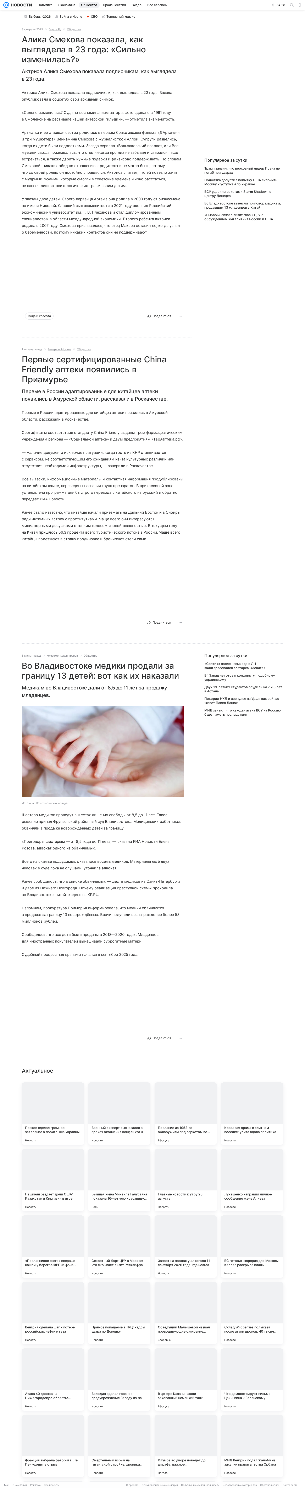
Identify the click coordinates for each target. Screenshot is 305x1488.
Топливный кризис (120, 16)
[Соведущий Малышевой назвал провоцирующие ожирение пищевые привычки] (186, 1313)
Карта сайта (290, 1485)
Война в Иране (71, 16)
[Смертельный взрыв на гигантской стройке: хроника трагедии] (119, 1446)
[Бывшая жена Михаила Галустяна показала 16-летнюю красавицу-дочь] (119, 1180)
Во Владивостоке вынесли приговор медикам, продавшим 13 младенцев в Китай (242, 205)
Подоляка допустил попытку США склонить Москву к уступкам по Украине (240, 182)
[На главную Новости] (20, 5)
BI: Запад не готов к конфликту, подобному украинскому (239, 677)
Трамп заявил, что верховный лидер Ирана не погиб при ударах (242, 170)
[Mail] (6, 5)
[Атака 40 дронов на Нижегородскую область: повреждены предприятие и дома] (53, 1379)
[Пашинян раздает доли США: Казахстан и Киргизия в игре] (53, 1180)
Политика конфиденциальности (200, 1485)
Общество (74, 29)
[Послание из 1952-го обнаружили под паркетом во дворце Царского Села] (186, 1113)
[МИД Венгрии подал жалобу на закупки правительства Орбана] (252, 1446)
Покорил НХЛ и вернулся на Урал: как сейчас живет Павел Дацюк (241, 701)
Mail (6, 1485)
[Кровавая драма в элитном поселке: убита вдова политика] (252, 1113)
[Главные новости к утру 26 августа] (186, 1180)
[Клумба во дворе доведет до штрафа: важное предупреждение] (186, 1446)
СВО (94, 16)
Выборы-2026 (40, 16)
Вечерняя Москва (59, 349)
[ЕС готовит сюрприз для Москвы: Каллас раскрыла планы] (252, 1246)
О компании (19, 1485)
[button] (103, 752)
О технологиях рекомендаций (160, 1485)
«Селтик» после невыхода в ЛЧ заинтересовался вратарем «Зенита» (234, 666)
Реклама (35, 1485)
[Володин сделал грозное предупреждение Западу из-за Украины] (119, 1379)
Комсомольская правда (62, 655)
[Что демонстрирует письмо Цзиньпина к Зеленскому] (252, 1379)
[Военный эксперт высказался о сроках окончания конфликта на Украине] (119, 1113)
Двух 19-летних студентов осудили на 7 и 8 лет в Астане (243, 689)
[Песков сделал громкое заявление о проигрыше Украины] (53, 1113)
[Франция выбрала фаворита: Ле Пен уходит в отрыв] (53, 1446)
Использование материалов (240, 1485)
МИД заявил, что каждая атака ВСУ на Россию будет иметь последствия (242, 712)
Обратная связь (269, 1485)
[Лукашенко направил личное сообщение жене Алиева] (252, 1180)
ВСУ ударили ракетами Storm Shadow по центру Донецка (237, 194)
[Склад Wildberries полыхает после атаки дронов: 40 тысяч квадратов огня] (252, 1313)
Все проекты (51, 1485)
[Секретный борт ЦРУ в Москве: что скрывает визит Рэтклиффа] (119, 1246)
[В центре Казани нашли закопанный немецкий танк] (186, 1379)
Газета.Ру (55, 29)
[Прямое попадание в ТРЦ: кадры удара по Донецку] (119, 1313)
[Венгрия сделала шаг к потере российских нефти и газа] (53, 1313)
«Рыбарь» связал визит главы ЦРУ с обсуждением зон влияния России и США (238, 217)
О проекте (132, 1485)
